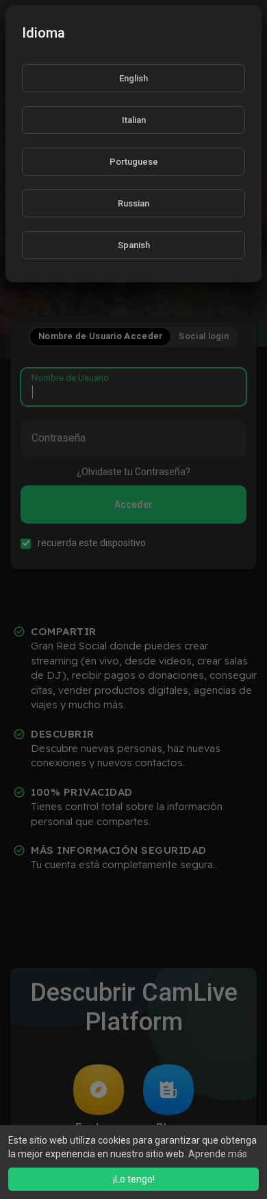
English (133, 78)
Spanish (134, 245)
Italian (134, 120)
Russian (133, 203)
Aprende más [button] (217, 1153)
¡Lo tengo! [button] (134, 1179)
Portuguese (134, 162)
